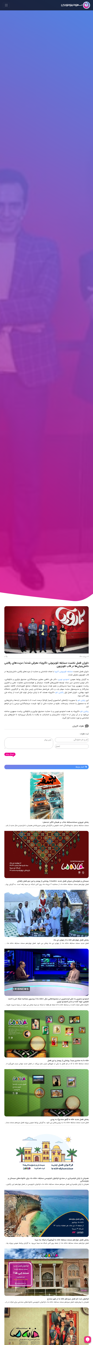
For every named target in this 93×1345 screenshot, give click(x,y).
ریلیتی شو (81, 700)
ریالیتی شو (84, 711)
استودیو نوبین (64, 679)
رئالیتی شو (59, 692)
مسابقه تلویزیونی (66, 671)
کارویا (56, 671)
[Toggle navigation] (6, 5)
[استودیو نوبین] (75, 5)
